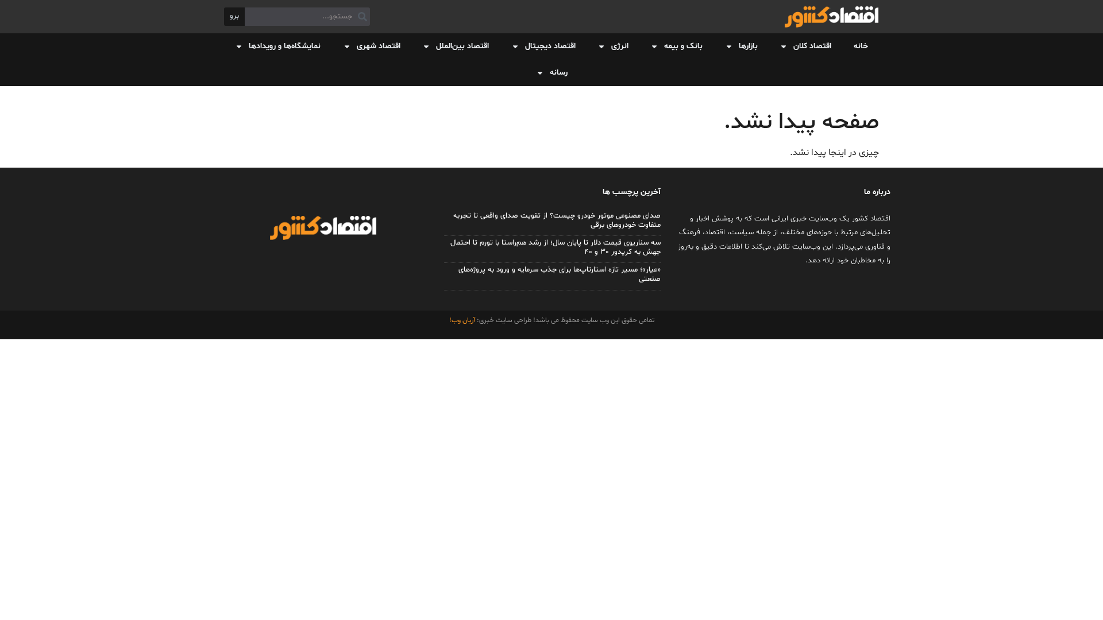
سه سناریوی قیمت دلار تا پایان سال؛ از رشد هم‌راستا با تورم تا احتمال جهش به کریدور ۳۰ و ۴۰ (555, 247)
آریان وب (463, 320)
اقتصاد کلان (812, 46)
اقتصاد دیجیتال (550, 46)
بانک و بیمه (683, 46)
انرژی (619, 46)
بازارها (748, 46)
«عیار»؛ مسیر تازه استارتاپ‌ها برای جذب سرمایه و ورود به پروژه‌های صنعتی (559, 274)
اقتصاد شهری (378, 46)
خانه (861, 46)
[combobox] (307, 16)
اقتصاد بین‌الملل (462, 46)
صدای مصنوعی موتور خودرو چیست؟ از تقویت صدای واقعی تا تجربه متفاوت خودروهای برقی (557, 220)
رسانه (559, 72)
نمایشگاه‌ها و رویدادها (285, 46)
